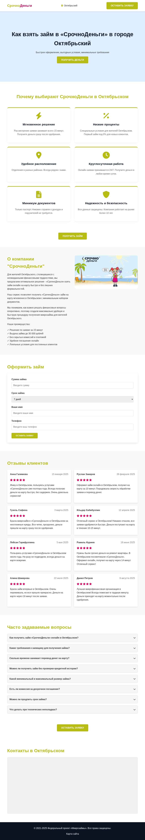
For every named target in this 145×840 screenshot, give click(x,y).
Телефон (16, 421)
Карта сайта (72, 834)
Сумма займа (18, 379)
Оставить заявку (122, 5)
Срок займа (17, 393)
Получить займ (73, 236)
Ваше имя (17, 407)
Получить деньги (72, 60)
